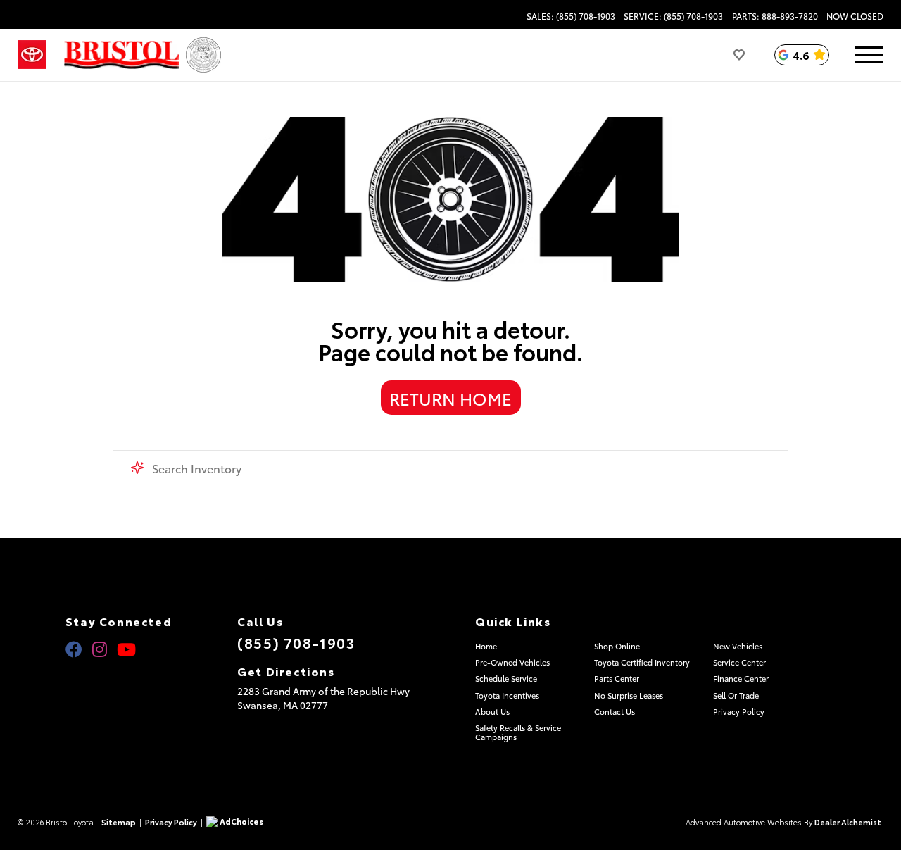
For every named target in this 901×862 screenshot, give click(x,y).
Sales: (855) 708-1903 (571, 16)
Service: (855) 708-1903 (673, 16)
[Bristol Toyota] (121, 55)
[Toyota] (32, 55)
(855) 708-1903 (296, 642)
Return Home (450, 398)
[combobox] (450, 467)
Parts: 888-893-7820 (775, 16)
